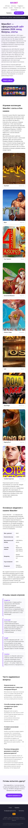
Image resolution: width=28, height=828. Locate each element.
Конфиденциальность (10, 810)
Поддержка (20, 6)
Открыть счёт (19, 13)
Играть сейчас (7, 80)
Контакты (21, 810)
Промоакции (14, 9)
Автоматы (13, 6)
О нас (10, 807)
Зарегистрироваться (14, 795)
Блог (24, 7)
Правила (17, 807)
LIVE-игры (7, 6)
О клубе (11, 7)
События (5, 7)
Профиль (9, 13)
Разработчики (17, 7)
